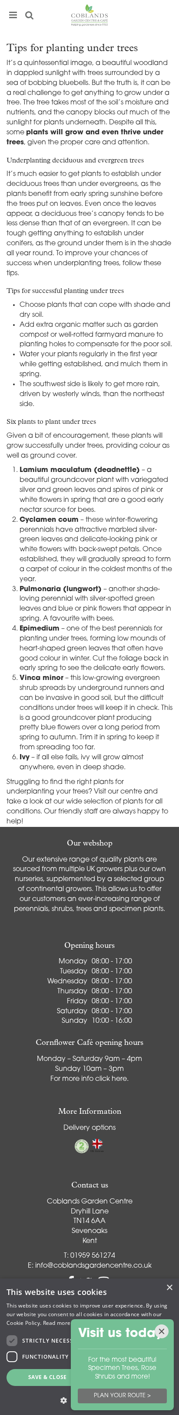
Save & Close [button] (47, 1377)
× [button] (169, 1288)
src (29, 15)
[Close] (162, 1331)
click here (111, 1079)
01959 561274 (92, 1255)
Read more (57, 1323)
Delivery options (89, 1128)
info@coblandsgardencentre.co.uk (93, 1265)
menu (13, 15)
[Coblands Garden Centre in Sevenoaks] (89, 15)
